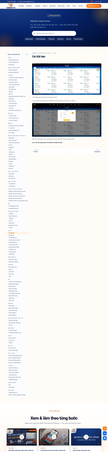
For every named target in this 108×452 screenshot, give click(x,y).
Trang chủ (34, 53)
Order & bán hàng (40, 39)
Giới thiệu (21, 6)
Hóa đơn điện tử (12, 159)
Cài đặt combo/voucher (14, 240)
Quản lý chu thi (12, 338)
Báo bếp (11, 161)
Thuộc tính (11, 271)
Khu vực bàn (12, 387)
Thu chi (10, 220)
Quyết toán (11, 223)
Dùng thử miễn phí (94, 6)
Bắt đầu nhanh (29, 39)
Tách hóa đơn (12, 156)
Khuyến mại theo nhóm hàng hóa (17, 196)
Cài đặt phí (11, 235)
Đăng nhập (11, 173)
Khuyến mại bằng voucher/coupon (17, 191)
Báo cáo (69, 39)
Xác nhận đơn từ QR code (15, 110)
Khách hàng (61, 6)
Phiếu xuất (11, 300)
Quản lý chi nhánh (13, 370)
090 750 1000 (12, 1)
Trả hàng (11, 108)
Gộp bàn (11, 91)
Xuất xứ (10, 269)
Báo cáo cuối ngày (13, 350)
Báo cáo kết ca (12, 348)
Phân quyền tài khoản (14, 247)
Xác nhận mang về (13, 82)
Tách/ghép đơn (12, 89)
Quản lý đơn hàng (13, 310)
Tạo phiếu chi (12, 186)
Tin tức (74, 6)
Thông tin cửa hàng (13, 372)
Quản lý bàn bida (13, 216)
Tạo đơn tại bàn (12, 115)
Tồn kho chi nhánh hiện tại (15, 281)
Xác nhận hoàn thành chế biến (16, 125)
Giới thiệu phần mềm (14, 60)
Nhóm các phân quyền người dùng (17, 394)
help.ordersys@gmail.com (27, 1)
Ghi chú (10, 163)
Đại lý (68, 6)
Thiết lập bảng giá (13, 379)
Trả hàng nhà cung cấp (14, 293)
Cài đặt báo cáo (12, 249)
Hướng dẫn (52, 6)
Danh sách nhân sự (13, 367)
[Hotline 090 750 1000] (105, 428)
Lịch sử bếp (11, 132)
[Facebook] (96, 1)
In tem (10, 149)
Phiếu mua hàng (13, 288)
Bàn (10, 385)
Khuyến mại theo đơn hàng (15, 193)
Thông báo (11, 166)
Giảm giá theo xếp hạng (14, 322)
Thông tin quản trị (13, 392)
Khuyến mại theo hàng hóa (15, 198)
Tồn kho (11, 227)
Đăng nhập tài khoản (14, 72)
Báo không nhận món (14, 130)
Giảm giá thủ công (13, 320)
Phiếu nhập (11, 298)
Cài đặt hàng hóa (13, 242)
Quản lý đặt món (13, 140)
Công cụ (45, 6)
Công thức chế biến (13, 261)
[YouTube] (98, 1)
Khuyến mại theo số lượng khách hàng (18, 200)
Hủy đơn (11, 94)
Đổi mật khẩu (12, 178)
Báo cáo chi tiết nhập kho (15, 362)
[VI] (92, 1)
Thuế (10, 276)
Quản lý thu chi (12, 105)
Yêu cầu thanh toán (13, 118)
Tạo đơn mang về (13, 120)
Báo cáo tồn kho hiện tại (14, 358)
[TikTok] (100, 1)
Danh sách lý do (12, 315)
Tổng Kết (11, 213)
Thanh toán (51, 39)
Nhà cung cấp (12, 286)
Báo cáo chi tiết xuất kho (15, 360)
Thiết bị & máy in (78, 39)
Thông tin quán (12, 251)
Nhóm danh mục (13, 267)
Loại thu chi (11, 340)
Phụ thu (10, 145)
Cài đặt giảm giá (13, 237)
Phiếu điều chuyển (13, 291)
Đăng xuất (11, 176)
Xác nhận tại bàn (13, 80)
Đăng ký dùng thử (13, 70)
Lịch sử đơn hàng (13, 103)
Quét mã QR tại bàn (13, 62)
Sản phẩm (29, 6)
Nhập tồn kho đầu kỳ (14, 284)
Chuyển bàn (11, 87)
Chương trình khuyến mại (15, 332)
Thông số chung (13, 375)
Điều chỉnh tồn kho (13, 295)
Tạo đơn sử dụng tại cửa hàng (16, 77)
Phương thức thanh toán (15, 377)
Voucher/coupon (13, 330)
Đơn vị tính (11, 274)
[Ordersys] (11, 5)
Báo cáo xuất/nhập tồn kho (15, 355)
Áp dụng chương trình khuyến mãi (17, 96)
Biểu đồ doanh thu (13, 225)
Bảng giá (37, 6)
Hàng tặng (11, 98)
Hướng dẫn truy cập (13, 208)
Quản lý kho (60, 39)
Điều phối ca (12, 64)
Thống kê (11, 218)
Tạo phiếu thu (12, 183)
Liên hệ (80, 6)
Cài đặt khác (12, 254)
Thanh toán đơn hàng (14, 84)
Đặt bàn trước (12, 101)
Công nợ (11, 342)
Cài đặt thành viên (13, 244)
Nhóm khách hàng (13, 308)
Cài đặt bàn (11, 233)
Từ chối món (12, 128)
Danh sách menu (13, 259)
